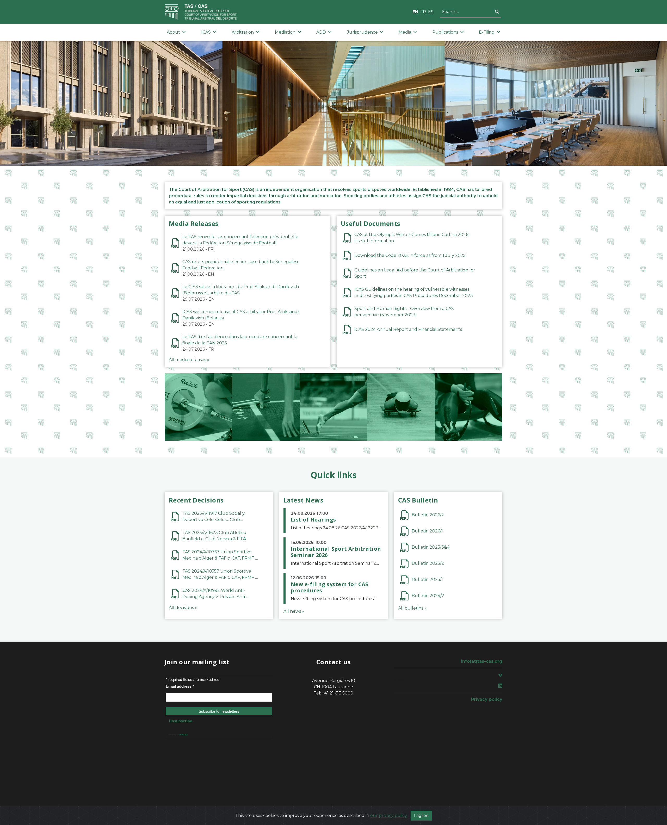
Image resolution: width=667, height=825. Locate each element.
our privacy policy (388, 815)
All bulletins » (412, 608)
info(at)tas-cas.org (481, 661)
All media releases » (189, 359)
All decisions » (183, 607)
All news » (293, 611)
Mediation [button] (285, 32)
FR (423, 11)
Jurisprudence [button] (362, 32)
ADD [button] (321, 32)
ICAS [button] (206, 32)
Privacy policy (486, 699)
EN (415, 11)
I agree (421, 815)
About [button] (173, 32)
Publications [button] (445, 32)
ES (431, 11)
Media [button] (405, 32)
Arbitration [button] (243, 32)
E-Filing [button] (487, 32)
